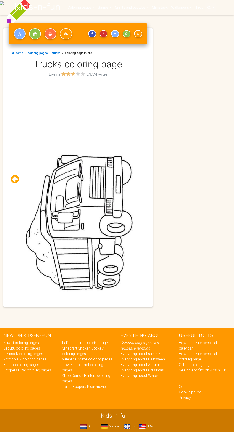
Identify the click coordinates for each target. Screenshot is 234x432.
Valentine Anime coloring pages (87, 359)
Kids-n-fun (37, 7)
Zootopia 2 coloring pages (24, 359)
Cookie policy (190, 392)
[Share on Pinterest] (103, 33)
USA (149, 426)
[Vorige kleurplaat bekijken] (17, 179)
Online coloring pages (196, 364)
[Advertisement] (78, 110)
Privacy (185, 397)
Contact (185, 386)
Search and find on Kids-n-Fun (203, 370)
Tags (199, 7)
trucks (56, 53)
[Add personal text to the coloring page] (20, 33)
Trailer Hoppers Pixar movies (85, 386)
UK (133, 426)
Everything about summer (140, 353)
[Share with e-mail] (138, 33)
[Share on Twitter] (115, 33)
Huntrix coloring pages (21, 364)
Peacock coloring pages (23, 353)
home (18, 53)
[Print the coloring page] (50, 33)
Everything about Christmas (142, 370)
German (114, 426)
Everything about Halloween (142, 359)
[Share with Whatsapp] (126, 33)
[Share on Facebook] (92, 33)
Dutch (91, 426)
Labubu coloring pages (21, 348)
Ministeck (160, 7)
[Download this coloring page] (66, 33)
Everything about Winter (139, 375)
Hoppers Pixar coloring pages (27, 370)
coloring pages (38, 53)
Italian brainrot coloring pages (86, 342)
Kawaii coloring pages (21, 342)
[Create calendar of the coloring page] (35, 33)
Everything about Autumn (140, 364)
